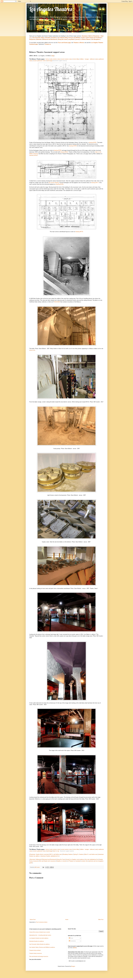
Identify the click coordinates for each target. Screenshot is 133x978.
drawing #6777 (95, 182)
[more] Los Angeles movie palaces (75, 859)
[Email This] (46, 867)
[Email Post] (43, 867)
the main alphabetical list (91, 859)
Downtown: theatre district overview (39, 854)
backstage (49, 60)
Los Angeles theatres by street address (38, 938)
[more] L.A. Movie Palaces (83, 39)
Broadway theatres (68, 854)
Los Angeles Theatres (50, 9)
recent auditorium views (39, 60)
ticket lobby (76, 59)
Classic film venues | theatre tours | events (39, 932)
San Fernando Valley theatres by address (39, 944)
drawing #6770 (79, 231)
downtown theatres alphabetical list (50, 856)
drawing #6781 (92, 142)
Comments (73, 941)
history (47, 59)
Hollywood (38, 859)
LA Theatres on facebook (73, 861)
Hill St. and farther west (55, 854)
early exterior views (55, 59)
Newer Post (32, 919)
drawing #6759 (59, 184)
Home (66, 919)
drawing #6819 (64, 152)
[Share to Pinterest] (53, 867)
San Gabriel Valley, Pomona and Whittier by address (42, 947)
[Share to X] (49, 867)
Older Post (100, 919)
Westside (32, 859)
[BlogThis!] (48, 867)
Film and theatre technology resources (38, 956)
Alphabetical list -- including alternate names (40, 935)
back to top (56, 851)
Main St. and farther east (90, 854)
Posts (71, 938)
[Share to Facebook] (51, 867)
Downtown (85, 36)
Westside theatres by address (36, 941)
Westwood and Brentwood (49, 859)
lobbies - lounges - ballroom (87, 59)
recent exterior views (66, 59)
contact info (84, 861)
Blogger (73, 966)
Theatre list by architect (35, 950)
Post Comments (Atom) (41, 922)
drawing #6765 (73, 146)
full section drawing (54, 182)
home (74, 947)
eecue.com (32, 350)
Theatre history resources (35, 953)
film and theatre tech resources (47, 861)
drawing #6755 (57, 150)
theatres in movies (61, 861)
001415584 (57, 302)
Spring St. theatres (78, 854)
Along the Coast (61, 859)
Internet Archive (33, 155)
